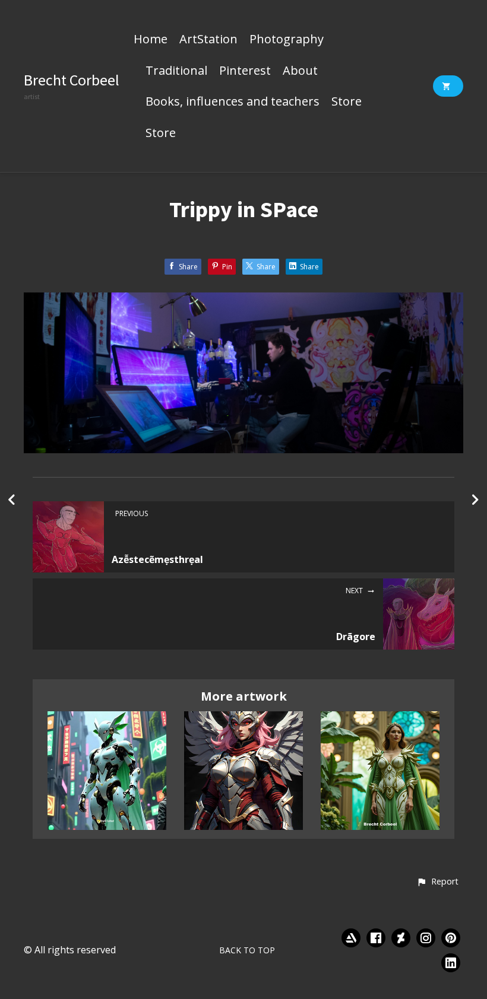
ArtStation (208, 40)
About (300, 71)
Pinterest (245, 71)
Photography (286, 40)
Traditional (176, 71)
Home (150, 40)
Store (346, 102)
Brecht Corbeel (71, 80)
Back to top (247, 950)
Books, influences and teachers (233, 102)
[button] (437, 882)
